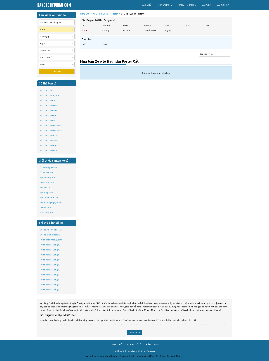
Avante (126, 30)
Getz (208, 25)
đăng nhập (223, 4)
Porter (115, 13)
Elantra (168, 25)
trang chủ (145, 4)
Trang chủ (85, 13)
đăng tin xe (152, 344)
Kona (188, 25)
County (105, 30)
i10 (83, 25)
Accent (126, 25)
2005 (104, 44)
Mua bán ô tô (46, 90)
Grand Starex (150, 30)
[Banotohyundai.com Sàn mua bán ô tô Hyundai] (60, 5)
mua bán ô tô (165, 4)
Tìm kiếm (56, 71)
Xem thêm (134, 332)
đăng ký (206, 4)
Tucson (147, 25)
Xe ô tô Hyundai (100, 13)
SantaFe (106, 25)
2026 (84, 44)
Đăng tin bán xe (187, 4)
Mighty (168, 30)
